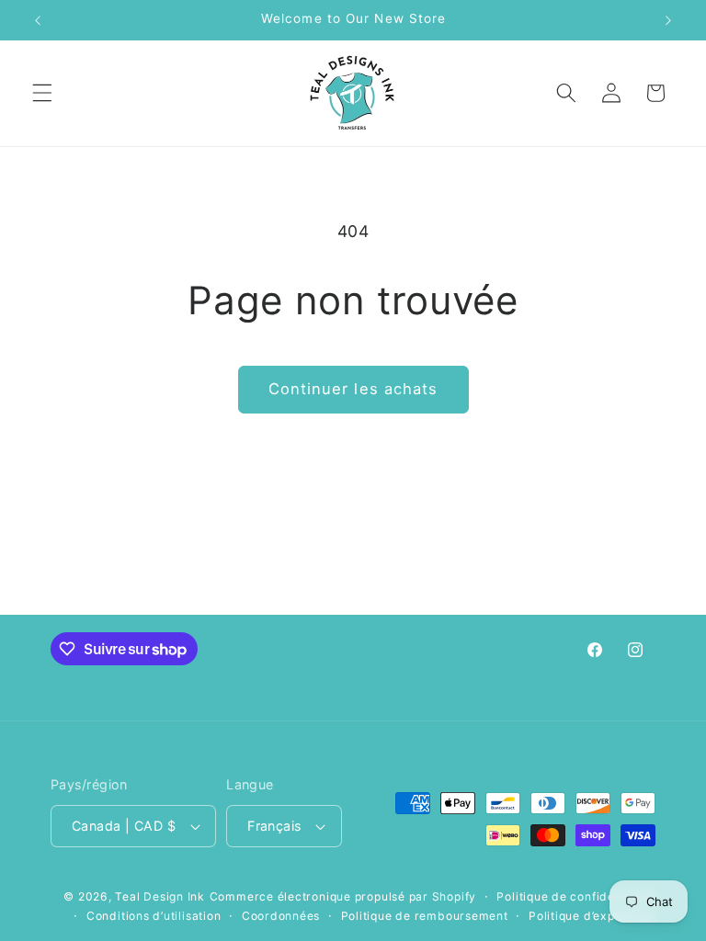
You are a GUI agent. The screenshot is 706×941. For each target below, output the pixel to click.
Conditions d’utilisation (153, 916)
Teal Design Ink (160, 896)
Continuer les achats (353, 389)
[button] (42, 93)
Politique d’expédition (592, 916)
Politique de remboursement (424, 916)
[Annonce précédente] (37, 20)
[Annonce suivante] (668, 20)
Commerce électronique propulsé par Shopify (343, 896)
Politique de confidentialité (575, 896)
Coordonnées (281, 916)
